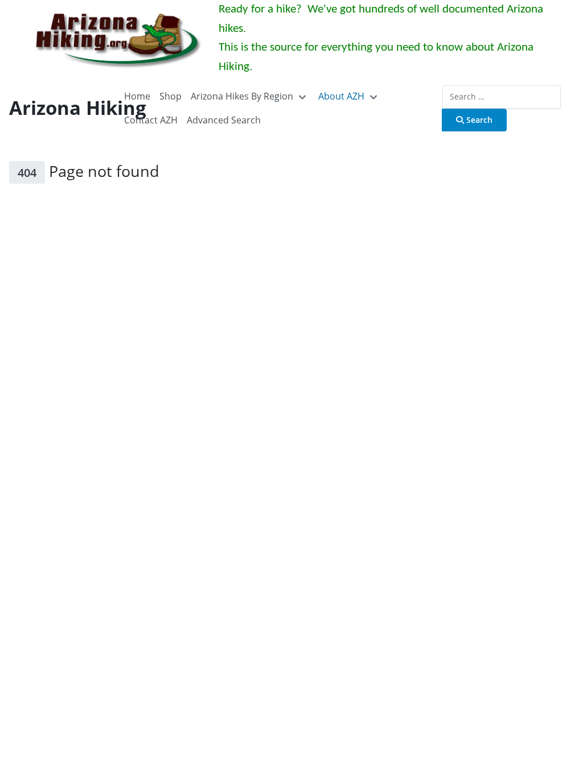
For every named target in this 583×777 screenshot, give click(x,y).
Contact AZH (151, 120)
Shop (170, 96)
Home (137, 96)
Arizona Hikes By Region (242, 96)
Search (478, 119)
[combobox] (501, 96)
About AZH (341, 96)
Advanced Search (224, 120)
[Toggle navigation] (302, 96)
